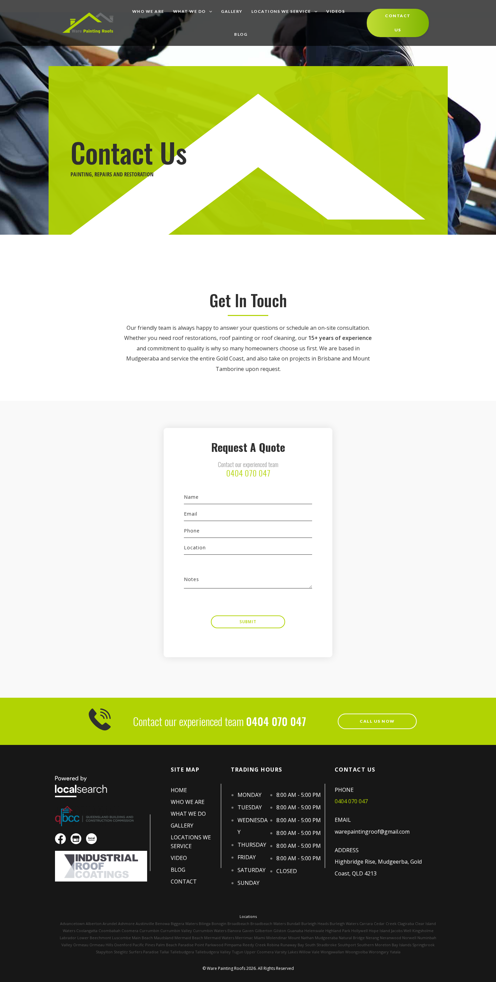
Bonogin (219, 923)
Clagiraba (405, 923)
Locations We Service (281, 11)
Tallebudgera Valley (213, 951)
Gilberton (263, 930)
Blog (240, 34)
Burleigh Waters (344, 923)
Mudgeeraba (326, 937)
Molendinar (276, 937)
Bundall (293, 923)
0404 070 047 (248, 472)
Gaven (248, 930)
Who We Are (148, 11)
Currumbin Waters (209, 930)
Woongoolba (356, 951)
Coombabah (109, 930)
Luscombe (121, 937)
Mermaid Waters (219, 937)
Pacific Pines (144, 944)
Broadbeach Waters (268, 923)
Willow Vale (309, 951)
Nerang (372, 937)
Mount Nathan (301, 937)
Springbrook (423, 944)
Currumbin (149, 930)
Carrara (366, 923)
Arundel (110, 923)
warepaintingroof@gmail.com (372, 831)
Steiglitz (121, 951)
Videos (335, 11)
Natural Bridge (352, 937)
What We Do (189, 11)
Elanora (234, 930)
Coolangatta (87, 930)
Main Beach (142, 937)
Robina (273, 944)
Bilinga (205, 923)
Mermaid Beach (188, 937)
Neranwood (390, 937)
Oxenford (123, 944)
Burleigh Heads (315, 923)
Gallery (232, 11)
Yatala (395, 951)
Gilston (279, 930)
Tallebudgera (182, 951)
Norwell (409, 937)
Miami (259, 937)
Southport (347, 944)
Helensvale (314, 930)
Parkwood (214, 944)
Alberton (94, 923)
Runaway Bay (292, 944)
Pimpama (233, 944)
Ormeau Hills (101, 944)
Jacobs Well (401, 930)
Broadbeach (238, 923)
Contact (184, 881)
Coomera (129, 930)
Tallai (164, 951)
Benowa (162, 923)
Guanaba (295, 930)
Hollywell (359, 930)
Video (179, 858)
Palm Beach (166, 944)
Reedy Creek (254, 944)
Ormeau (80, 944)
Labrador (68, 937)
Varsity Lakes (286, 951)
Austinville (145, 923)
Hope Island (379, 930)
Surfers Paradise (144, 951)
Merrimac (244, 937)
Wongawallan (332, 951)
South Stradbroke (321, 944)
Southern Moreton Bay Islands (384, 944)
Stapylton (104, 951)
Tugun (237, 951)
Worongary (379, 951)
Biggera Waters (184, 923)
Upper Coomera (259, 951)
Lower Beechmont (94, 937)
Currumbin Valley (176, 930)
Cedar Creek (385, 923)
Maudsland (163, 937)
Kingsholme (423, 930)
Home (179, 790)
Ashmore (126, 923)
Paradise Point (191, 944)
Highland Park (337, 930)
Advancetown (72, 923)
